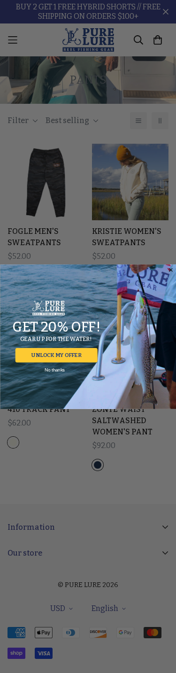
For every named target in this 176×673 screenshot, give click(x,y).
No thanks (54, 369)
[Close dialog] (170, 269)
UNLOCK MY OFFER (56, 355)
